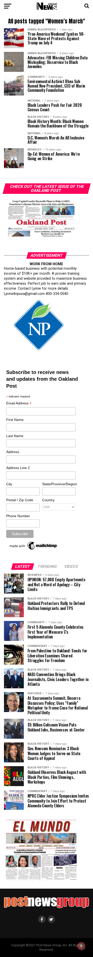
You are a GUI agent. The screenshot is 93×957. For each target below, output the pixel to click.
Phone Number (18, 516)
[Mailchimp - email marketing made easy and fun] (33, 550)
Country (48, 500)
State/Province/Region (58, 484)
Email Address (18, 403)
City (9, 484)
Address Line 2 (18, 468)
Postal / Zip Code (19, 500)
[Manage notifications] (81, 946)
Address (12, 452)
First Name (15, 420)
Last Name (14, 436)
